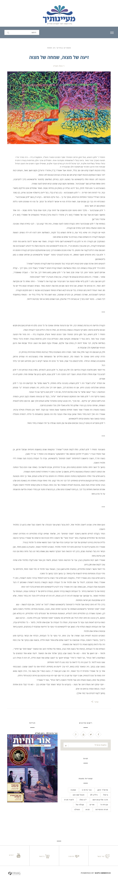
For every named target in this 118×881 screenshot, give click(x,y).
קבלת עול (80, 805)
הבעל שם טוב (78, 795)
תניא (88, 810)
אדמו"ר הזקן (102, 790)
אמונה (73, 790)
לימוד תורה (69, 800)
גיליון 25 (94, 795)
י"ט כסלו (83, 800)
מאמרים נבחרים (63, 48)
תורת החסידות (102, 810)
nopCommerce (103, 873)
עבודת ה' (104, 805)
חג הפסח (51, 48)
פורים (92, 805)
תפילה (77, 810)
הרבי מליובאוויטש (100, 800)
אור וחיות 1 (87, 790)
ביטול (105, 795)
